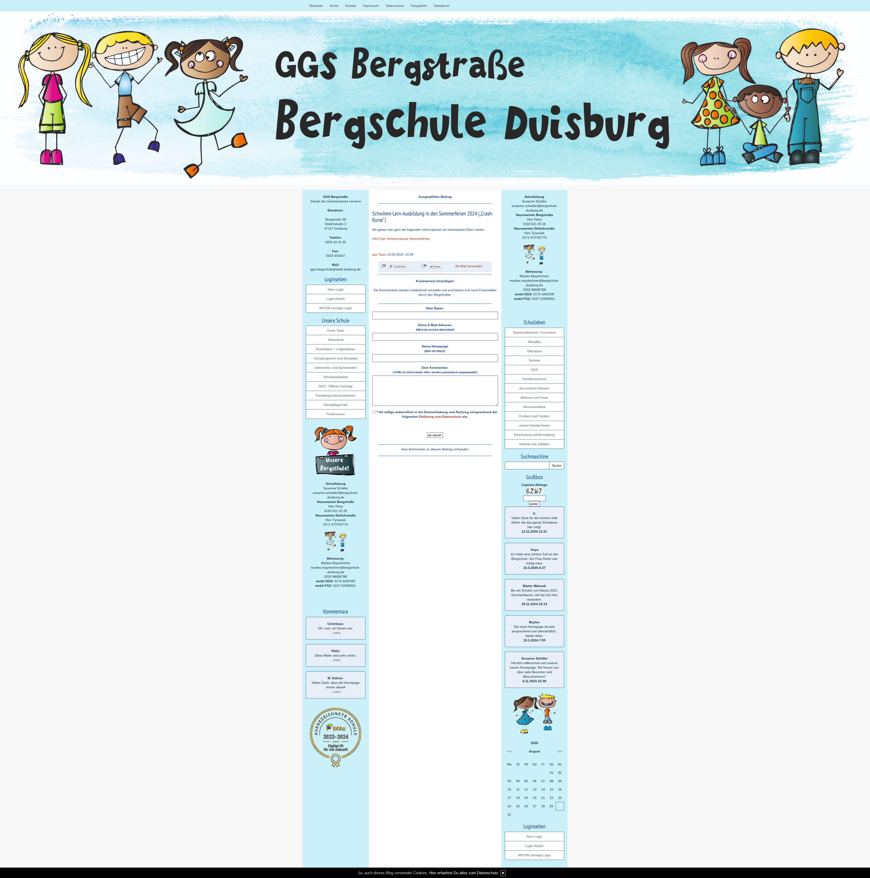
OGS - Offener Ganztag (336, 386)
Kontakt (350, 5)
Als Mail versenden (468, 266)
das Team (379, 254)
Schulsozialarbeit (336, 377)
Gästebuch (441, 5)
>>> (559, 751)
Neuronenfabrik (534, 407)
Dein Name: (435, 308)
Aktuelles (534, 342)
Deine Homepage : (435, 348)
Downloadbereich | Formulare (534, 332)
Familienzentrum (534, 379)
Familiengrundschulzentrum (335, 395)
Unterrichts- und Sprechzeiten (335, 367)
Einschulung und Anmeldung (534, 435)
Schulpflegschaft (335, 405)
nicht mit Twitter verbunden (424, 266)
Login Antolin (335, 299)
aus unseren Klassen (534, 388)
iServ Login (336, 289)
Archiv (334, 5)
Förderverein (335, 414)
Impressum (371, 5)
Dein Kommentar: (435, 370)
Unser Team (335, 330)
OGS (534, 369)
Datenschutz (395, 5)
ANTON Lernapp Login (335, 308)
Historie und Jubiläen (534, 444)
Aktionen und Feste (534, 397)
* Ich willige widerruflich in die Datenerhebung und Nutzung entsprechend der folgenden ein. (436, 414)
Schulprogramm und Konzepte (336, 358)
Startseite (316, 5)
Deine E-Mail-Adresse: (435, 327)
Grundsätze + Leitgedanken (335, 349)
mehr (337, 633)
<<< (509, 751)
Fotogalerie (419, 5)
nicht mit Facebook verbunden (383, 266)
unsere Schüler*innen (534, 425)
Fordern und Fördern (534, 416)
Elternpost (534, 351)
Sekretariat (335, 340)
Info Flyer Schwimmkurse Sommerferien (401, 238)
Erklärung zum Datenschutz (440, 416)
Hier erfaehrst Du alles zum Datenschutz (463, 873)
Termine (534, 360)
